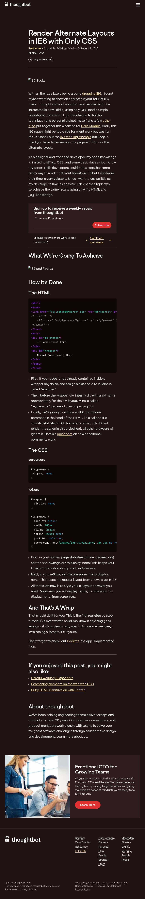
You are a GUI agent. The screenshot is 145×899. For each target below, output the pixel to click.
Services (80, 838)
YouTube (127, 851)
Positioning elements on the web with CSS (62, 684)
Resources (81, 847)
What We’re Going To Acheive (65, 255)
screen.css (36, 459)
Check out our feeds (97, 240)
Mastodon (128, 838)
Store (101, 864)
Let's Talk (80, 851)
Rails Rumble (91, 126)
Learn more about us (71, 736)
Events (102, 855)
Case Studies (83, 842)
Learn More (87, 804)
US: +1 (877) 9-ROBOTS (87, 883)
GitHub (126, 847)
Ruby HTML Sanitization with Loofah (58, 690)
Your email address (49, 218)
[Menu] (138, 5)
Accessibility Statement (108, 886)
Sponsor (103, 860)
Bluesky (126, 842)
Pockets (73, 641)
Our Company (106, 838)
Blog (101, 851)
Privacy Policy (82, 890)
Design (33, 53)
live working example (75, 137)
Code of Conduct (84, 886)
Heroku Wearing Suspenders (52, 678)
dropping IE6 (91, 93)
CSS (41, 53)
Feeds (125, 860)
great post (64, 434)
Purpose (103, 847)
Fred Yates (34, 48)
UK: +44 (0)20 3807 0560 (115, 883)
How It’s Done (45, 282)
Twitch (126, 855)
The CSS (38, 450)
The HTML (39, 293)
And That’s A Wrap (51, 607)
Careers (103, 842)
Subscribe (102, 225)
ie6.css (33, 489)
